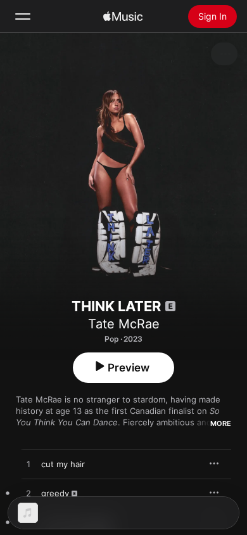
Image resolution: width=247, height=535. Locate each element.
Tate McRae (124, 324)
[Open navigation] (23, 16)
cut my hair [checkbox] (63, 464)
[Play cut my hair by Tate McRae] (28, 464)
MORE (220, 423)
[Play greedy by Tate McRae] (28, 494)
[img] (122, 16)
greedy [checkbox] (55, 493)
